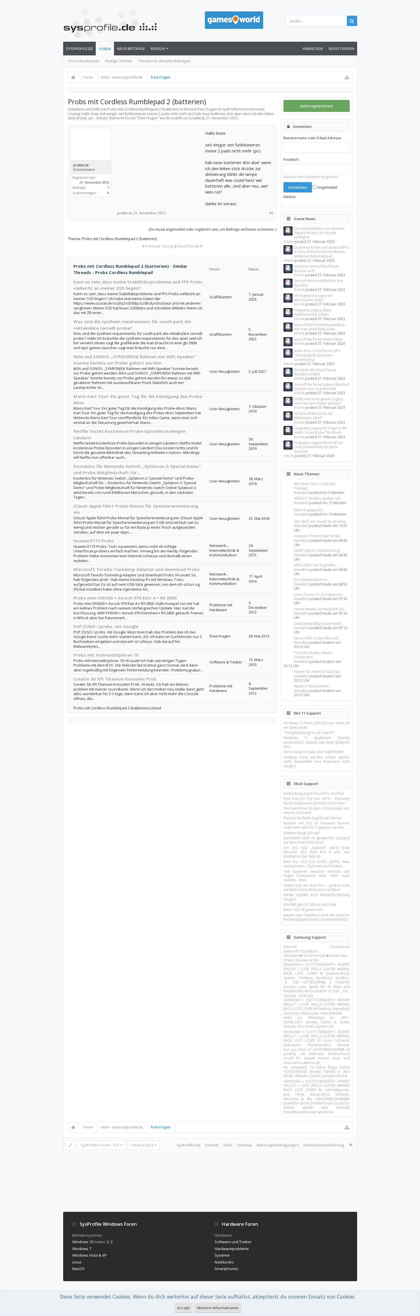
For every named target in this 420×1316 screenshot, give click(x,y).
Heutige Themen (118, 61)
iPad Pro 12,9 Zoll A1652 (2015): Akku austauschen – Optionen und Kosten (316, 863)
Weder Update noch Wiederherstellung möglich (316, 897)
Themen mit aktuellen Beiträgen (164, 61)
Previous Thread (159, 246)
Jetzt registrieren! (316, 105)
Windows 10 (82, 1241)
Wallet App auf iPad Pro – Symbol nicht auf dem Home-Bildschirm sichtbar (316, 887)
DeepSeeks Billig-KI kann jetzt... (318, 623)
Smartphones (226, 1268)
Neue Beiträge (131, 48)
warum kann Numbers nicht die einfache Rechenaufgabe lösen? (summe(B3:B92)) (316, 917)
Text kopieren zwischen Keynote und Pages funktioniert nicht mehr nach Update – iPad (316, 876)
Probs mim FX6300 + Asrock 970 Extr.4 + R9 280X (125, 598)
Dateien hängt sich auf (301, 832)
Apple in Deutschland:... (313, 686)
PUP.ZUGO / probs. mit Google (106, 626)
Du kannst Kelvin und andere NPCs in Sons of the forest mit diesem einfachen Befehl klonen (321, 252)
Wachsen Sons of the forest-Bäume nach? (316, 268)
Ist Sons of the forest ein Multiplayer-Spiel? (313, 415)
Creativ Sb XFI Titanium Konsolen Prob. (115, 679)
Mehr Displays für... (309, 510)
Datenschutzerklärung (323, 1145)
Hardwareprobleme (232, 1248)
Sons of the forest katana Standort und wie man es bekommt (321, 386)
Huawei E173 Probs (93, 541)
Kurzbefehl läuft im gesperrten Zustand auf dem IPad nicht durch (316, 840)
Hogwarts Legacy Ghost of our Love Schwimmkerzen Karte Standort (318, 447)
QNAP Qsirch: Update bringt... (318, 550)
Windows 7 (81, 1248)
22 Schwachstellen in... (311, 579)
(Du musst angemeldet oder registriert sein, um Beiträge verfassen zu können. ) (212, 229)
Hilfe (227, 1145)
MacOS (78, 1268)
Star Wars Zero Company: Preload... (315, 485)
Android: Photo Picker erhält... (318, 536)
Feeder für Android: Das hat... (318, 671)
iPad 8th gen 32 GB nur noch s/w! (309, 904)
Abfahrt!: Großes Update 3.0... (318, 498)
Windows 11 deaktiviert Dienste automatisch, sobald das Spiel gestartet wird (316, 742)
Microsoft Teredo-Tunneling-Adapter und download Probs (136, 569)
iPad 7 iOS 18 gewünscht (303, 909)
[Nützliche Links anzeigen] (347, 77)
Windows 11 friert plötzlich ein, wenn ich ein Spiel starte (316, 725)
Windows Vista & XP (89, 1255)
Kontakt (212, 1145)
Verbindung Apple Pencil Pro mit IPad (313, 793)
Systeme (222, 1255)
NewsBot (301, 492)
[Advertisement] (161, 166)
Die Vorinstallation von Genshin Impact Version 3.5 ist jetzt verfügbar (319, 233)
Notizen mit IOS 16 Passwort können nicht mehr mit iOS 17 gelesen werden (316, 825)
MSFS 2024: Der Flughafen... (316, 565)
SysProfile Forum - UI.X (100, 1145)
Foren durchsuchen (84, 61)
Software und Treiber (233, 1241)
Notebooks (224, 1262)
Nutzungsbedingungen (278, 1145)
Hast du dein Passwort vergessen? (311, 176)
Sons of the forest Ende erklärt (318, 339)
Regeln (158, 48)
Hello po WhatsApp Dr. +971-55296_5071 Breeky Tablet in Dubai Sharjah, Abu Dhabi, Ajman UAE (316, 1022)
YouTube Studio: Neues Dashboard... (313, 654)
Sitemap (244, 1145)
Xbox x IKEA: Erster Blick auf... (317, 638)
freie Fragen (147, 118)
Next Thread (188, 246)
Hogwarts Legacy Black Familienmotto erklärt (312, 312)
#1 (271, 213)
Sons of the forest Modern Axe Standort (318, 282)
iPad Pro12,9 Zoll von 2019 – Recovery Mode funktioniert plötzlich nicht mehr (316, 800)
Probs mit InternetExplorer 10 (106, 655)
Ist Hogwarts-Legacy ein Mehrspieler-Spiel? (313, 297)
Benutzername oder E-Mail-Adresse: (312, 138)
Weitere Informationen (218, 1307)
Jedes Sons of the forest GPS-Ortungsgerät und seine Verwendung (317, 355)
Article (288, 241)
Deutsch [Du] (142, 1145)
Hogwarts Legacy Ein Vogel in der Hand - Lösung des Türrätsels (320, 430)
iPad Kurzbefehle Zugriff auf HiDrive (312, 818)
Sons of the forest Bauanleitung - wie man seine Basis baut (320, 326)
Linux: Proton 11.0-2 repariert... (319, 594)
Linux (76, 1262)
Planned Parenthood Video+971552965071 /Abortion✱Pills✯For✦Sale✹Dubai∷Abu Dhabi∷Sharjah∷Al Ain (316, 953)
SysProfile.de (79, 48)
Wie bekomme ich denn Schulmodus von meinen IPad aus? (316, 810)
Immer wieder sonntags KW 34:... (320, 609)
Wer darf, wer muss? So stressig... (321, 521)
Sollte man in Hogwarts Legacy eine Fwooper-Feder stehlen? (318, 401)
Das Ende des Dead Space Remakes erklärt (315, 372)
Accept (183, 1307)
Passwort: (291, 159)
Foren (105, 48)
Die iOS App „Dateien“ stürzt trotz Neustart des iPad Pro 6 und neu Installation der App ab (316, 852)
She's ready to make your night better (313, 751)
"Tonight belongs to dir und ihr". (309, 732)
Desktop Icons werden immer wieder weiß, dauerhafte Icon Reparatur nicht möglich (316, 761)
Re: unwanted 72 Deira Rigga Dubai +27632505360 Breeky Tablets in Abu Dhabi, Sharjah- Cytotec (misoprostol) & (316, 1071)
